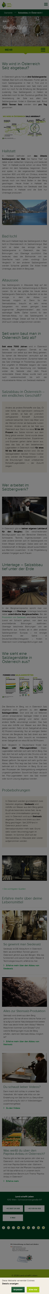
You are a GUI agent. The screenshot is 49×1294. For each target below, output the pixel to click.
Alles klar (33, 1289)
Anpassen (18, 1289)
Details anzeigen (10, 1283)
